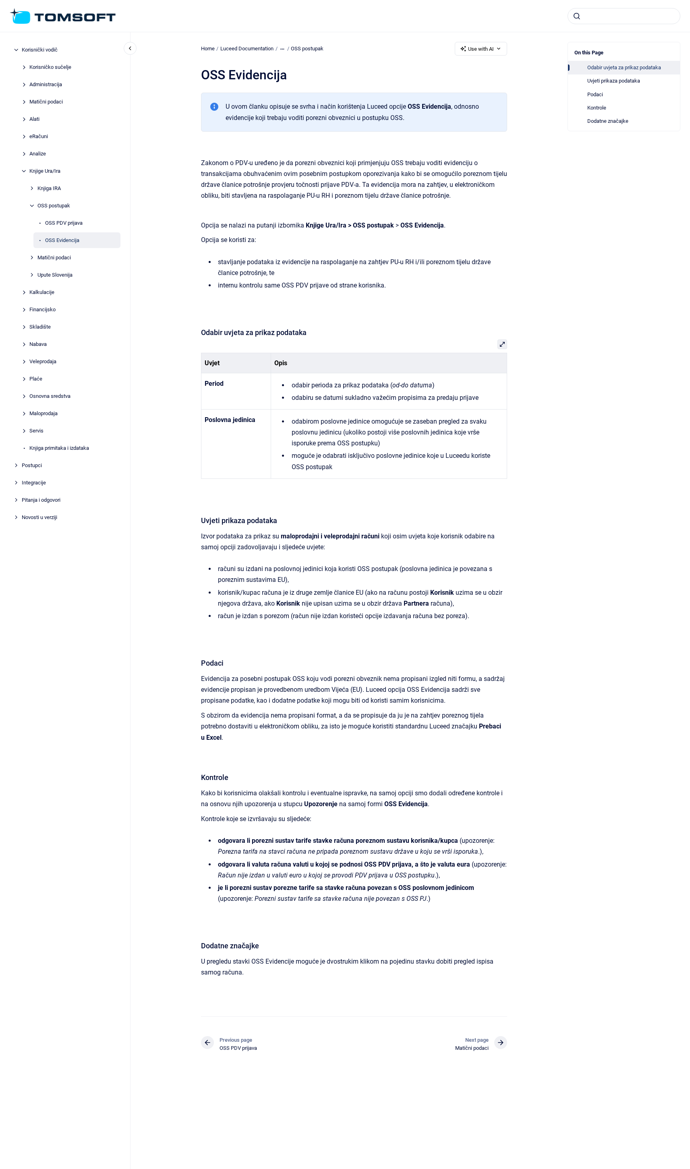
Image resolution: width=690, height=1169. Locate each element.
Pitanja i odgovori (41, 500)
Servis (36, 431)
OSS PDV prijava (64, 223)
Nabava (38, 344)
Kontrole (596, 108)
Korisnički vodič (40, 50)
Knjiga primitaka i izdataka (59, 448)
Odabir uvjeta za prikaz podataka (624, 67)
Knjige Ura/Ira (44, 171)
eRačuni (38, 136)
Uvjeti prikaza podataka (613, 81)
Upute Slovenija (55, 275)
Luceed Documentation (247, 49)
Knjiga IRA (49, 188)
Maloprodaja (43, 413)
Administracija (45, 84)
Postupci (32, 465)
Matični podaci (46, 102)
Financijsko (42, 309)
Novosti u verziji (39, 517)
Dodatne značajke (607, 121)
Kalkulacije (41, 292)
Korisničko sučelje (50, 67)
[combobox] (624, 16)
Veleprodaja (42, 361)
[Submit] (576, 16)
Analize (37, 154)
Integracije (34, 483)
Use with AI (481, 49)
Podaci (595, 94)
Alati (34, 119)
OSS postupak (53, 206)
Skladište (40, 327)
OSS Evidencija (62, 240)
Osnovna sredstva (49, 396)
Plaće (35, 379)
